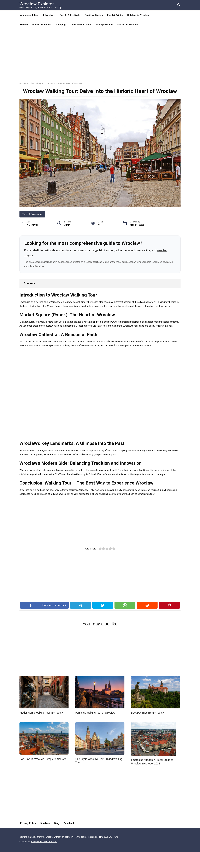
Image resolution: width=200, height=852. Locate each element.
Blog (56, 823)
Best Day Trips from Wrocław (147, 712)
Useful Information (127, 24)
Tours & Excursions (81, 24)
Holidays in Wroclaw (138, 15)
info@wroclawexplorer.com (44, 841)
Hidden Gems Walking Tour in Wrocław (41, 712)
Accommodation (29, 15)
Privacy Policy (28, 823)
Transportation (104, 24)
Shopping (60, 24)
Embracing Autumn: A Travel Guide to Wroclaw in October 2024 (152, 761)
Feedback (69, 823)
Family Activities (94, 15)
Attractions (49, 15)
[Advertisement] (100, 57)
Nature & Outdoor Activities (35, 24)
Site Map (45, 823)
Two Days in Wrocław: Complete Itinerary (42, 758)
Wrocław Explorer (36, 3)
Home (22, 83)
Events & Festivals (70, 15)
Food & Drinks (115, 15)
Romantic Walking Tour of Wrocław (95, 712)
